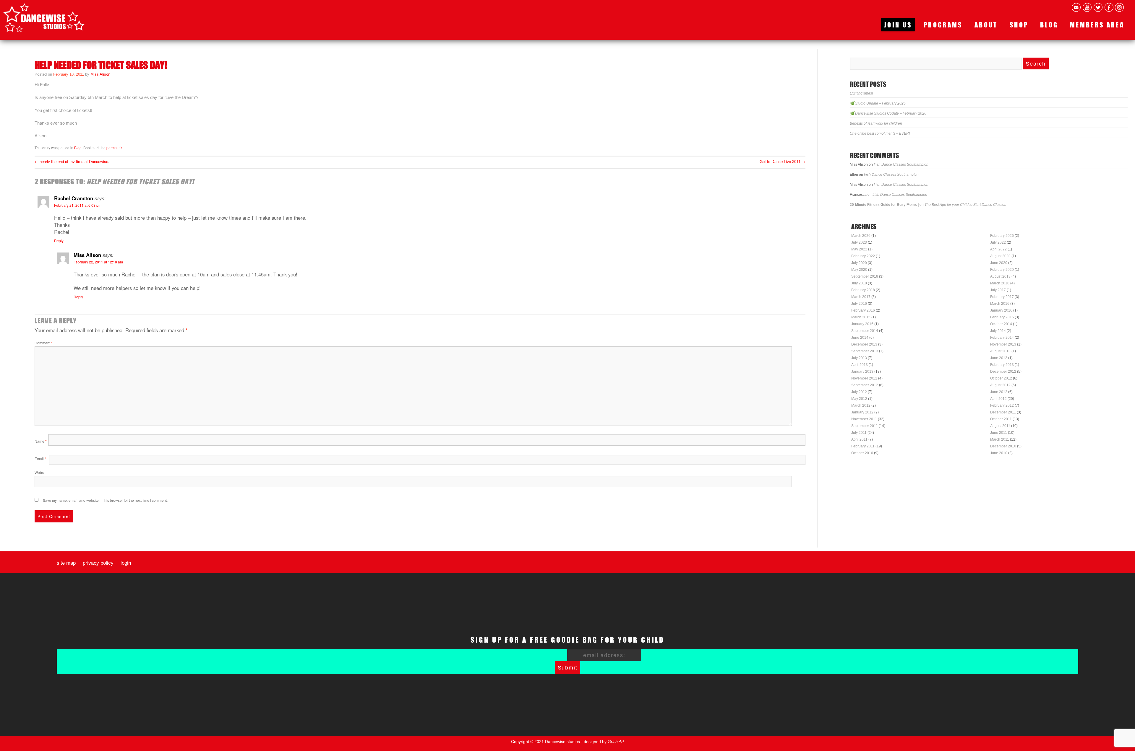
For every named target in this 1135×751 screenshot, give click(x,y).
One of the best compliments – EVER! (880, 133)
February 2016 (863, 310)
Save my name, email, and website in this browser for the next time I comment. (105, 500)
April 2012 (998, 399)
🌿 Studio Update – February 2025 (878, 103)
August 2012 (1000, 385)
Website (41, 472)
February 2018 (863, 290)
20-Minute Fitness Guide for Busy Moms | (884, 205)
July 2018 (859, 283)
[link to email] (1076, 7)
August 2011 (1000, 426)
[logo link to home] (44, 17)
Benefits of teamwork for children (876, 123)
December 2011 (1003, 412)
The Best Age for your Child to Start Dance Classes (965, 205)
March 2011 (999, 439)
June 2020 (998, 263)
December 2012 (1003, 371)
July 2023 (859, 242)
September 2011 (864, 426)
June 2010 (998, 453)
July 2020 (859, 263)
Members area (1097, 24)
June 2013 (998, 358)
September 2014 (864, 331)
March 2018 (999, 283)
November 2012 (864, 378)
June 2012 (998, 392)
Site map (66, 563)
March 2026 (860, 236)
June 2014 (859, 337)
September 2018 (864, 276)
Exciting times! (861, 93)
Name (41, 441)
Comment (44, 342)
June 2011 (998, 433)
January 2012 (862, 412)
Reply (59, 240)
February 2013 (1002, 365)
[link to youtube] (1087, 7)
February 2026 (1002, 236)
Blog (1049, 24)
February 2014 (1002, 337)
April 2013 (859, 365)
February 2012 (1002, 405)
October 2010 (862, 453)
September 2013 (864, 351)
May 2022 (859, 249)
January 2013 (862, 371)
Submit (568, 668)
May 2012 (859, 399)
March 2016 (999, 304)
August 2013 (1000, 351)
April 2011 (859, 439)
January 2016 (1001, 310)
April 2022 (998, 249)
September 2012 (864, 385)
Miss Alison (100, 74)
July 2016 (859, 304)
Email (40, 458)
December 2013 (864, 344)
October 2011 (1001, 419)
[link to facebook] (1109, 7)
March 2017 (860, 297)
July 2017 (998, 290)
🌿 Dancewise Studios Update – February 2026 (888, 113)
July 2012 (859, 392)
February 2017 (1002, 297)
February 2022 (863, 256)
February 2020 (1002, 270)
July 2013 (859, 358)
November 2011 (864, 419)
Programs (943, 24)
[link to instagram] (1119, 7)
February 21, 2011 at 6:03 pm (77, 205)
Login (126, 563)
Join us (898, 24)
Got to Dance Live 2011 (782, 161)
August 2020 (1000, 256)
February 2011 (863, 446)
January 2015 (862, 324)
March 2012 (860, 405)
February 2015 (1002, 317)
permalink (114, 147)
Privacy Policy (98, 563)
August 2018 (1000, 276)
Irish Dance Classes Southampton (901, 164)
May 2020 (859, 270)
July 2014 (998, 331)
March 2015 (860, 317)
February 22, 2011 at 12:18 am (98, 261)
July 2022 (998, 242)
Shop (1019, 24)
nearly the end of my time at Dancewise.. (73, 161)
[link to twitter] (1098, 7)
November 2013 (1003, 344)
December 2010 (1003, 446)
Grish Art (616, 741)
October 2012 (1001, 378)
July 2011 (859, 433)
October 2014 (1001, 324)
